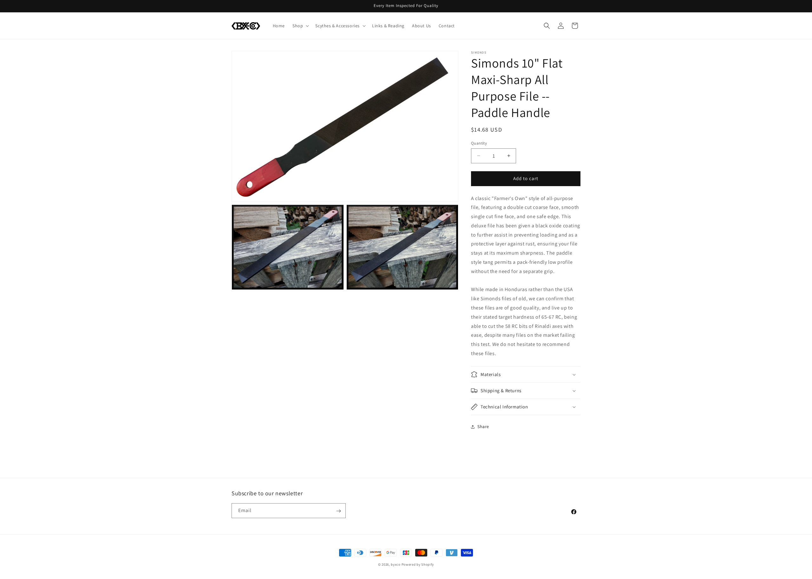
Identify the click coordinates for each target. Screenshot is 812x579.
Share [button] (483, 426)
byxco (396, 564)
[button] (300, 25)
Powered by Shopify (418, 564)
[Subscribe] (338, 511)
